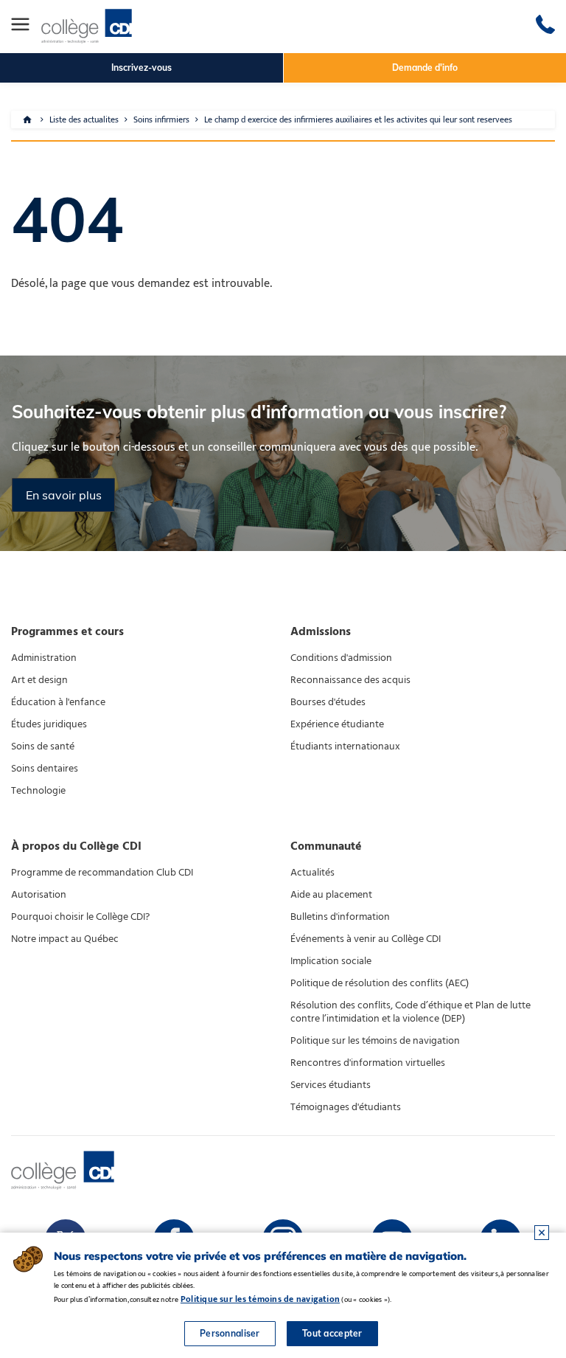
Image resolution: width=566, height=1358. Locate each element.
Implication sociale (330, 961)
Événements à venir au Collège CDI (365, 939)
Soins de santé (42, 746)
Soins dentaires (44, 768)
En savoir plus (64, 495)
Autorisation (38, 894)
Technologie (38, 790)
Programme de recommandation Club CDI (102, 872)
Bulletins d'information (340, 917)
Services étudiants (330, 1085)
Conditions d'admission (341, 658)
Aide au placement (331, 894)
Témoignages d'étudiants (345, 1107)
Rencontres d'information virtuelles (367, 1063)
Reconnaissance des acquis (350, 680)
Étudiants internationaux (345, 746)
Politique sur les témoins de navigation (375, 1040)
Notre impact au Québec (65, 939)
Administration (44, 658)
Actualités (312, 872)
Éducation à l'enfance (58, 702)
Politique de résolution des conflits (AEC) (379, 983)
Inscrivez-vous (141, 67)
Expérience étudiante (337, 724)
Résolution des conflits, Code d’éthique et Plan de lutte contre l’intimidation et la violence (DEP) (410, 1012)
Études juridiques (49, 724)
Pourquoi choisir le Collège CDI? (80, 917)
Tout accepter (332, 1333)
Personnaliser (230, 1333)
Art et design (39, 680)
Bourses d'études (328, 702)
